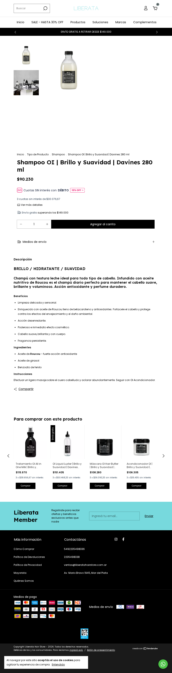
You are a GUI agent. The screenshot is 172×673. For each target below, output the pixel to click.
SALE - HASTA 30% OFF (47, 22)
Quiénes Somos (24, 581)
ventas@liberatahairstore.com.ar (85, 565)
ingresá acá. (76, 650)
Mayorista (20, 573)
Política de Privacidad (28, 565)
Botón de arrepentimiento (101, 650)
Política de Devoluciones (29, 557)
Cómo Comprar (24, 549)
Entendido (58, 664)
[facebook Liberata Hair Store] (123, 539)
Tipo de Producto (38, 154)
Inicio (20, 22)
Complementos (144, 22)
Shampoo (58, 154)
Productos (77, 22)
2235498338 (72, 557)
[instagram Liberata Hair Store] (116, 539)
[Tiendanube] (145, 649)
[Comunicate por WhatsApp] (163, 664)
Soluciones (100, 22)
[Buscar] (45, 8)
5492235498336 (74, 549)
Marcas (120, 22)
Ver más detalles (31, 205)
